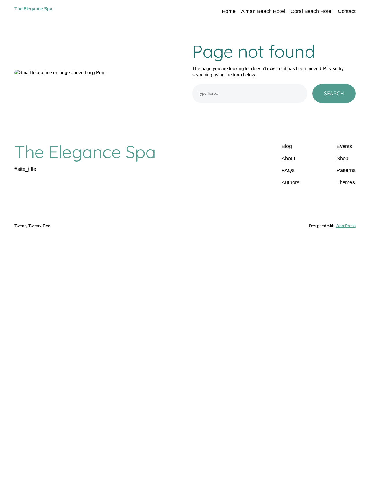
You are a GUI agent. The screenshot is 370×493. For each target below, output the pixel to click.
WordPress (346, 225)
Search (334, 93)
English (74, 325)
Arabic (109, 325)
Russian (144, 325)
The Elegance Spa (33, 8)
